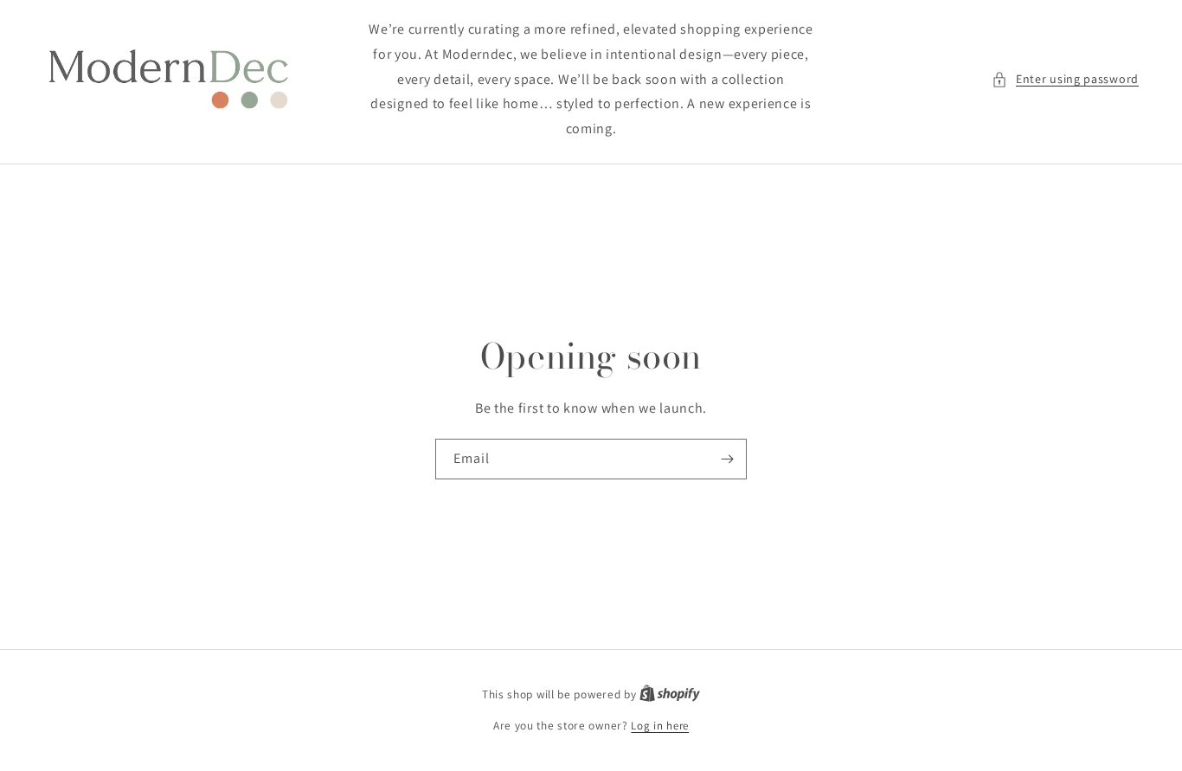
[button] (1065, 79)
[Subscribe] (727, 459)
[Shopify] (669, 694)
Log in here (660, 725)
